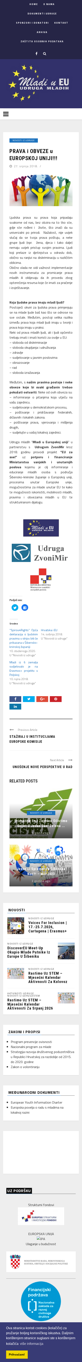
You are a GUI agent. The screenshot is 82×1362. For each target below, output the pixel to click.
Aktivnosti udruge (20, 993)
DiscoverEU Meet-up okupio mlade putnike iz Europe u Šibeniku (28, 952)
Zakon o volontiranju (25, 1066)
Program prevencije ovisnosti (31, 1041)
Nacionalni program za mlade (31, 1046)
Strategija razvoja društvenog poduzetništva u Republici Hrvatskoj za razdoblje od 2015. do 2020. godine (42, 1056)
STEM (36, 996)
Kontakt (61, 22)
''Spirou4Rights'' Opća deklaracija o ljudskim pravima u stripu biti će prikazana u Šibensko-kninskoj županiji (23, 638)
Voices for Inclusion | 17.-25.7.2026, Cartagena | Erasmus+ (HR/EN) (47, 928)
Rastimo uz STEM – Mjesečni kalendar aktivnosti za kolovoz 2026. (47, 979)
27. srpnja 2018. (26, 166)
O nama (49, 4)
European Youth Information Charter (36, 1102)
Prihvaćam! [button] (17, 1354)
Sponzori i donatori (32, 22)
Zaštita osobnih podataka (42, 41)
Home (33, 4)
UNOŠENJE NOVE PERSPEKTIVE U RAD (43, 767)
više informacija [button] (31, 1343)
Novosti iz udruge (24, 140)
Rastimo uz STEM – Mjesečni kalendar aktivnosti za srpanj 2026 (30, 1004)
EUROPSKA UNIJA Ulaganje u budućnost (41, 1238)
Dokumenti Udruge (42, 13)
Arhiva (42, 32)
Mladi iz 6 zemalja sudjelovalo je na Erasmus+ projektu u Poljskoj (23, 668)
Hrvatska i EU (49, 630)
